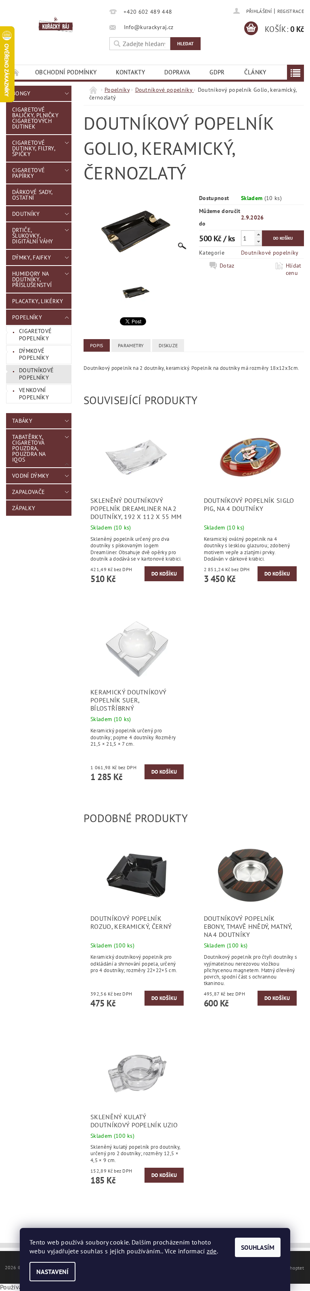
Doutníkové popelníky (36, 374)
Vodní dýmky (30, 475)
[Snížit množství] (258, 241)
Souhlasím (257, 1247)
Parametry (131, 345)
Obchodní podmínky (65, 72)
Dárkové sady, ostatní (32, 194)
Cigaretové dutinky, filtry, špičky (33, 148)
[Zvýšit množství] (258, 234)
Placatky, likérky (37, 301)
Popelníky (27, 317)
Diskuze (168, 345)
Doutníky (26, 213)
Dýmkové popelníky (34, 354)
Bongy (21, 93)
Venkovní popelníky (34, 393)
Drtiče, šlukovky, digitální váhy (32, 235)
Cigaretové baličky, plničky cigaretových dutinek (35, 118)
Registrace (290, 11)
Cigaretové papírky (28, 173)
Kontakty (130, 72)
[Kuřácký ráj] (55, 24)
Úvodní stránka (15, 72)
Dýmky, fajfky (31, 257)
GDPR (216, 72)
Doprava (177, 72)
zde (212, 1251)
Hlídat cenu (294, 269)
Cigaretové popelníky (35, 334)
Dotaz (227, 265)
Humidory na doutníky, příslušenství (32, 279)
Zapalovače (28, 492)
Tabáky (22, 420)
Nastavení (52, 1272)
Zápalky (23, 508)
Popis (96, 345)
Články (255, 72)
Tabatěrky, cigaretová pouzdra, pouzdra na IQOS (28, 448)
